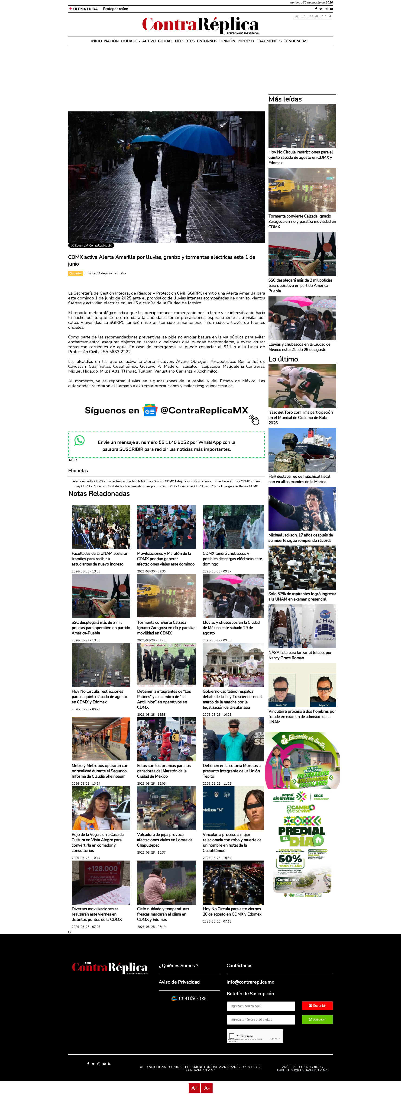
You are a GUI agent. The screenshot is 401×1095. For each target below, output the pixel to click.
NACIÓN (111, 41)
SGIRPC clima (200, 481)
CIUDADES (130, 41)
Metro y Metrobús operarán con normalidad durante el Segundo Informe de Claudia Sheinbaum (100, 771)
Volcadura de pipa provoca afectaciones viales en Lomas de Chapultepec (165, 840)
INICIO (96, 41)
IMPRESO (245, 41)
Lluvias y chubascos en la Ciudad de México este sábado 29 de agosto (231, 628)
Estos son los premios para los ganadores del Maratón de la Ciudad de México (164, 771)
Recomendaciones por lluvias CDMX (150, 486)
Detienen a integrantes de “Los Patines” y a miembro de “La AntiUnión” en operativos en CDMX (164, 699)
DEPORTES (185, 41)
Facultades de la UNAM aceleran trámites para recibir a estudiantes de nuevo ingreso (100, 559)
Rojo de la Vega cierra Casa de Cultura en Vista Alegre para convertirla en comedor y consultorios (98, 842)
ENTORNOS (207, 41)
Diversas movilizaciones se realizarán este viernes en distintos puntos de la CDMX (97, 914)
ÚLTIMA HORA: (85, 9)
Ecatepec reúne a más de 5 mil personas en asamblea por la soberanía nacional (166, 8)
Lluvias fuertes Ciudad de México (128, 481)
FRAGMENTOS (269, 41)
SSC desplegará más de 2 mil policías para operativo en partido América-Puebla (101, 628)
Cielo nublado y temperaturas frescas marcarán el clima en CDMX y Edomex (163, 914)
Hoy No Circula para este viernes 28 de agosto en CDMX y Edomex (232, 911)
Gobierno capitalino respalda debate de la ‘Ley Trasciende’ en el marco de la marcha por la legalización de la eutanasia (232, 699)
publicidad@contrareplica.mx (302, 1070)
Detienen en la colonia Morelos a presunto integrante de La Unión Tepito (232, 771)
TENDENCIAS (295, 41)
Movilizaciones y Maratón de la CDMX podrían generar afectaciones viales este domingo (166, 559)
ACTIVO (149, 41)
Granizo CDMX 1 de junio (171, 481)
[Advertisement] (166, 78)
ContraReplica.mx (200, 1070)
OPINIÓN (227, 41)
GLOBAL (165, 41)
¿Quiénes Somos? (309, 16)
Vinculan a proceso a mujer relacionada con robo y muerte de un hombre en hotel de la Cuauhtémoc (232, 842)
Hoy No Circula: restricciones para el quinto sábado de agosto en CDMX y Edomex (99, 697)
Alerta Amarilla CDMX (88, 481)
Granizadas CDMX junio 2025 (198, 486)
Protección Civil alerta (108, 486)
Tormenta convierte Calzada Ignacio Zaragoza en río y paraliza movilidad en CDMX (166, 628)
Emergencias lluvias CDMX (239, 486)
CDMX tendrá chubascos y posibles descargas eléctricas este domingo (232, 559)
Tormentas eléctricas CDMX (231, 481)
